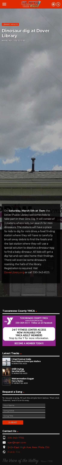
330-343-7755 (16, 437)
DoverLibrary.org (14, 272)
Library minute (10, 24)
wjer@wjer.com (17, 442)
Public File (14, 452)
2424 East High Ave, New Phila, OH (28, 447)
